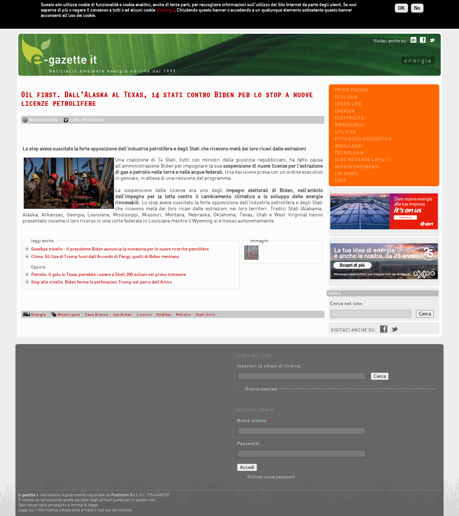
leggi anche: (43, 240)
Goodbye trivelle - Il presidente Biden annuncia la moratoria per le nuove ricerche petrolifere (120, 249)
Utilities (345, 132)
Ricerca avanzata (261, 388)
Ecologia (346, 97)
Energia (418, 60)
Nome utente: (254, 420)
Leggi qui (26, 509)
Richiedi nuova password (271, 476)
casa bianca (96, 314)
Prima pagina (351, 90)
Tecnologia (349, 152)
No (417, 8)
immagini (259, 240)
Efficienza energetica (363, 138)
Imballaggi (349, 146)
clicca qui (165, 10)
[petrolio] (251, 258)
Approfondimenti (357, 166)
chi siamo (346, 173)
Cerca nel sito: (346, 303)
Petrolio (183, 314)
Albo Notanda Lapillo (363, 159)
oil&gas (163, 314)
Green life (348, 104)
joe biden (122, 314)
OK (401, 8)
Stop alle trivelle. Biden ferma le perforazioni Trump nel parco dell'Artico (101, 282)
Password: (251, 443)
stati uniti (206, 314)
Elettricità (349, 118)
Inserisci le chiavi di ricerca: (269, 366)
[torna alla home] (57, 64)
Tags (340, 180)
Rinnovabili (349, 124)
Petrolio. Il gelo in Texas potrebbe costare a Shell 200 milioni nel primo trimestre (108, 274)
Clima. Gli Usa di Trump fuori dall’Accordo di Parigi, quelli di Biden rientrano (105, 256)
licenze (144, 314)
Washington (69, 314)
